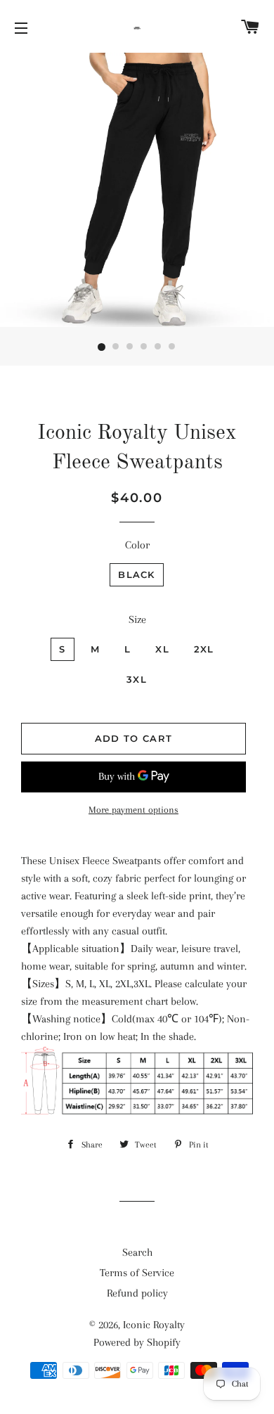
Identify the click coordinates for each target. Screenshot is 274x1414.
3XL (136, 679)
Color (137, 545)
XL (162, 649)
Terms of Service (137, 1272)
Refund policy (137, 1293)
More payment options (133, 809)
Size (137, 619)
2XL (204, 649)
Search (137, 1252)
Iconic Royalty (154, 1324)
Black (136, 574)
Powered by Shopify (137, 1342)
